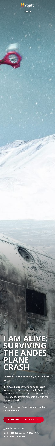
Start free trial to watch (23, 419)
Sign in (27, 11)
